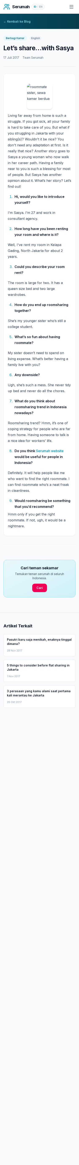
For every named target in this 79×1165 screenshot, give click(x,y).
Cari (39, 588)
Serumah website (50, 451)
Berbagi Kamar (15, 38)
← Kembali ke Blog (17, 21)
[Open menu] (71, 7)
